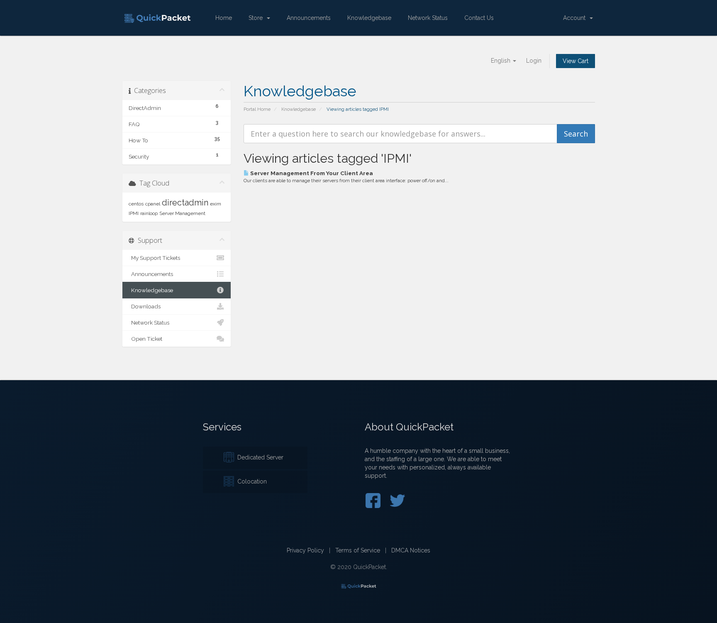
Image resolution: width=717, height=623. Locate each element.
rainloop (149, 213)
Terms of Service (357, 550)
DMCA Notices (410, 550)
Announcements (309, 18)
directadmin (185, 203)
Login (533, 60)
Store (257, 18)
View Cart (575, 61)
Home (223, 18)
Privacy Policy (305, 550)
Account (576, 18)
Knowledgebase (369, 18)
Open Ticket (145, 338)
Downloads (145, 306)
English (501, 60)
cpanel (152, 204)
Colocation (250, 481)
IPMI (134, 213)
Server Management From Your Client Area (311, 173)
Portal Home (257, 109)
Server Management (182, 213)
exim (215, 204)
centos (136, 204)
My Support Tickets (154, 257)
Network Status (428, 18)
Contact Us (479, 18)
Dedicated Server (258, 457)
